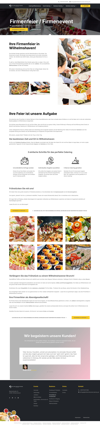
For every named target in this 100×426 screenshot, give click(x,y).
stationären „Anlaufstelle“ (38, 288)
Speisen (36, 144)
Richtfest (36, 405)
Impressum (78, 417)
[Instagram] (15, 398)
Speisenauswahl (59, 192)
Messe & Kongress (54, 401)
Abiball (35, 403)
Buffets (30, 306)
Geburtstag (36, 392)
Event (40, 69)
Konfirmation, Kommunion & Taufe (41, 400)
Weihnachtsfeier (13, 65)
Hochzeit (36, 390)
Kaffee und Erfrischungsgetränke (64, 282)
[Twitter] (12, 398)
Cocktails (51, 311)
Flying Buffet (24, 288)
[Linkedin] (18, 398)
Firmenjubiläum (53, 392)
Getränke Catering (70, 6)
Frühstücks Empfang (20, 142)
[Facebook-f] (10, 398)
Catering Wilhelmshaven (35, 6)
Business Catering (58, 6)
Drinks (44, 311)
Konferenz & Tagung (54, 398)
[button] (59, 210)
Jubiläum (37, 63)
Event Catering (46, 6)
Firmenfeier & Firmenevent (52, 395)
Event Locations (13, 121)
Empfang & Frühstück (54, 390)
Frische (21, 199)
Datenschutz (86, 417)
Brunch (37, 142)
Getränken (79, 129)
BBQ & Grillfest (37, 397)
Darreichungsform (72, 192)
